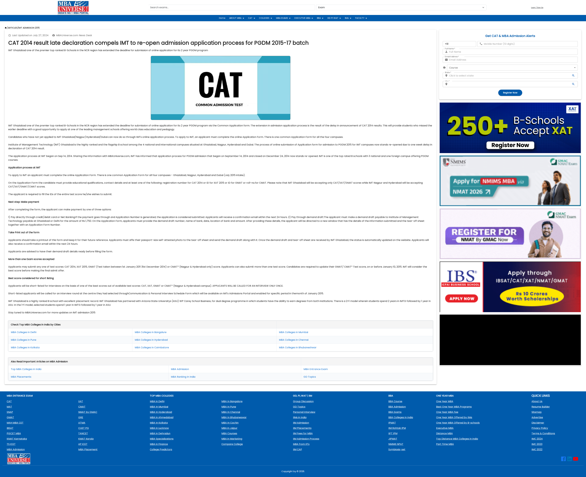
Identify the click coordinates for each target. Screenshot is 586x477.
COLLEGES (264, 18)
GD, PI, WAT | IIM (302, 395)
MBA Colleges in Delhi (23, 332)
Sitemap (537, 412)
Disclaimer (538, 422)
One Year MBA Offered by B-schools (458, 422)
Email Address (452, 56)
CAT (250, 18)
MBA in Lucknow (159, 428)
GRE (80, 417)
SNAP (10, 412)
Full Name (450, 48)
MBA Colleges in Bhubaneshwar (298, 347)
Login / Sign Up (537, 7)
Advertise (537, 417)
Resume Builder (541, 406)
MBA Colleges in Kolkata (25, 347)
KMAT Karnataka (17, 439)
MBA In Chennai (230, 412)
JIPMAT (392, 439)
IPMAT (392, 422)
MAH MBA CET (15, 422)
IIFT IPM (392, 433)
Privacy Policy (540, 428)
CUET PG (83, 428)
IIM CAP (297, 449)
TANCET (83, 433)
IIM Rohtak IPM (397, 428)
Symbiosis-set (396, 449)
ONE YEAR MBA (445, 395)
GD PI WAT (332, 18)
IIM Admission (301, 422)
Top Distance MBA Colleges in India (457, 439)
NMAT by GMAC (87, 412)
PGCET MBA (14, 433)
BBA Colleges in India (400, 417)
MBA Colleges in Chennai (293, 340)
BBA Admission (397, 406)
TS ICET (11, 444)
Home (222, 18)
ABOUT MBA (235, 18)
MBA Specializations (162, 439)
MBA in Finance (159, 444)
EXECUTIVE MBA (302, 18)
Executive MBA (445, 428)
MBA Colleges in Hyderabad (151, 340)
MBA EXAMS (282, 18)
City (447, 81)
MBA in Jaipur (229, 428)
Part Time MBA (445, 444)
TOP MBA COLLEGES (162, 395)
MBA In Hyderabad (161, 412)
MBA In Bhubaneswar (234, 417)
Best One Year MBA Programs (454, 406)
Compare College (232, 444)
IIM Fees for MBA (303, 433)
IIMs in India (299, 417)
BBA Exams (395, 412)
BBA (319, 18)
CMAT (81, 406)
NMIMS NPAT (395, 444)
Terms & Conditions (543, 433)
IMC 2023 (537, 444)
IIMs (347, 18)
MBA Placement (20, 377)
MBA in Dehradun (160, 433)
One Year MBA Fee (447, 412)
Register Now (510, 92)
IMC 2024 (537, 439)
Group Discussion (303, 401)
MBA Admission (180, 369)
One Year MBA (444, 401)
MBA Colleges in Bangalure (150, 332)
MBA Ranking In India (183, 377)
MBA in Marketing (231, 439)
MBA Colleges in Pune (23, 340)
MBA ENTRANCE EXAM (20, 395)
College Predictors (161, 449)
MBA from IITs (301, 444)
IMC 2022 (537, 449)
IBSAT (10, 428)
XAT (80, 401)
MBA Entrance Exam (316, 369)
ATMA (81, 422)
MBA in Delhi (157, 401)
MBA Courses (229, 433)
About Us (537, 401)
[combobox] (512, 68)
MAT (9, 406)
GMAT (10, 417)
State (448, 72)
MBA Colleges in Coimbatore (152, 347)
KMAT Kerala (86, 439)
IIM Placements (302, 428)
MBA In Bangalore (231, 401)
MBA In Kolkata (159, 422)
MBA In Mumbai (159, 406)
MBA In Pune (228, 406)
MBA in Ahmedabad (161, 417)
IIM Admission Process (306, 439)
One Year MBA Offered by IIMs (454, 417)
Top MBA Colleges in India (26, 369)
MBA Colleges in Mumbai (293, 332)
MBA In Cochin (230, 422)
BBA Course (395, 401)
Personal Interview (304, 412)
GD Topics (310, 377)
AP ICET (82, 444)
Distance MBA (444, 433)
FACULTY (359, 18)
